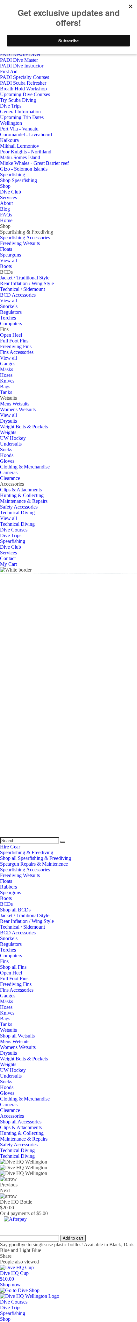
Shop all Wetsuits (17, 1035)
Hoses (6, 375)
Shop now (10, 1284)
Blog (5, 209)
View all (8, 260)
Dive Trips (10, 106)
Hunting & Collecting (22, 495)
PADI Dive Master (19, 60)
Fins (4, 961)
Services (8, 197)
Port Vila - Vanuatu (19, 128)
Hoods (6, 455)
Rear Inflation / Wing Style (27, 283)
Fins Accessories (16, 352)
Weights (8, 432)
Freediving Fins (16, 346)
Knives (7, 380)
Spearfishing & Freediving (26, 852)
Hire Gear (10, 846)
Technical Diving (17, 512)
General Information (20, 111)
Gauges (7, 363)
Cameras (9, 472)
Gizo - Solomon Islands (23, 169)
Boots (6, 266)
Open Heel (11, 335)
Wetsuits (8, 1030)
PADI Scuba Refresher (23, 83)
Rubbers (8, 887)
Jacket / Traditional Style (24, 277)
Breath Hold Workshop (23, 88)
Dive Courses (13, 529)
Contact (8, 558)
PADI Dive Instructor (21, 65)
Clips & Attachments (21, 489)
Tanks (6, 392)
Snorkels (9, 306)
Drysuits (8, 421)
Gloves (7, 461)
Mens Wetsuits (14, 403)
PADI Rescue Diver (20, 54)
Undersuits (11, 444)
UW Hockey (13, 438)
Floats (6, 249)
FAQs (6, 214)
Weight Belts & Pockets (24, 426)
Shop (5, 186)
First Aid (9, 71)
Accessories (12, 1116)
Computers (11, 323)
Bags (5, 386)
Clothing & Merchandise (25, 466)
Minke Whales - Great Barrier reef (34, 163)
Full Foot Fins (14, 340)
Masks (6, 369)
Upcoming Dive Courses (25, 94)
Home (6, 220)
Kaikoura (9, 140)
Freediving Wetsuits (20, 243)
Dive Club (10, 191)
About (6, 203)
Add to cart (73, 1238)
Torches (8, 317)
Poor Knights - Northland (25, 151)
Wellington (11, 123)
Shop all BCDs (15, 909)
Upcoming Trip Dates (22, 117)
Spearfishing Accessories (25, 237)
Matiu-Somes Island (20, 157)
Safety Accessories (19, 507)
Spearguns (10, 254)
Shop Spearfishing (18, 180)
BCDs (6, 904)
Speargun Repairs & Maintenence (34, 864)
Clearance (10, 478)
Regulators (11, 312)
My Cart (8, 564)
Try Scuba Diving (18, 100)
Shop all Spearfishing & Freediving (35, 858)
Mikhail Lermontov (19, 146)
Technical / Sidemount (22, 289)
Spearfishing (12, 174)
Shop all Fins (13, 967)
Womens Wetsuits (18, 409)
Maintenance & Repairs (23, 501)
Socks (6, 449)
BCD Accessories (18, 295)
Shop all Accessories (20, 1121)
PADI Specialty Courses (24, 77)
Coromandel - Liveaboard (26, 134)
